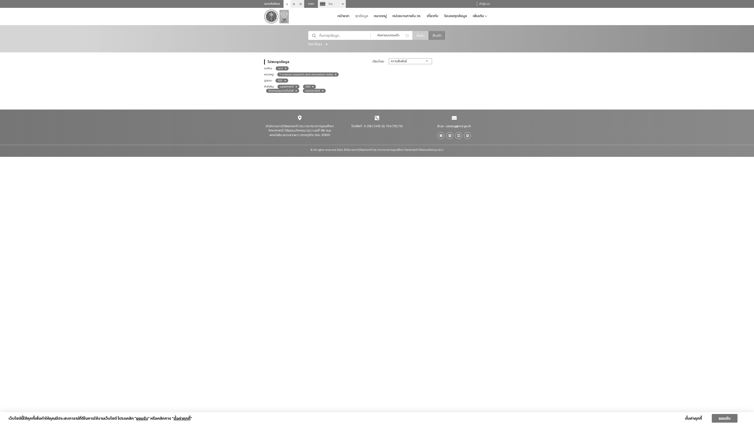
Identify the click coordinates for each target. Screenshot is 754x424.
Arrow (332, 4)
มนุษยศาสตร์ (287, 87)
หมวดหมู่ (380, 15)
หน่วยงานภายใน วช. (407, 15)
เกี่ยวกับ (432, 15)
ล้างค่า (437, 35)
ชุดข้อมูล (361, 15)
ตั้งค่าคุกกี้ (693, 418)
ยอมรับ (725, 418)
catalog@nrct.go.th (458, 126)
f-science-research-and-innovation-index (306, 74)
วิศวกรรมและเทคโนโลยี (281, 91)
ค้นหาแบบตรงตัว (388, 35)
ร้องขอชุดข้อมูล (455, 15)
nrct (280, 68)
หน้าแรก (343, 15)
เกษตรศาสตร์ (312, 91)
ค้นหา (420, 35)
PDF (280, 81)
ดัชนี (307, 87)
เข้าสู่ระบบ (484, 4)
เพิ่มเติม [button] (479, 15)
